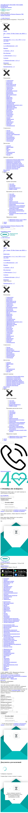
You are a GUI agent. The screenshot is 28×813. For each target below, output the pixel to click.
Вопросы (13, 14)
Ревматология (6, 635)
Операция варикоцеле (8, 642)
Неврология (9, 97)
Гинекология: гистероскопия (13, 161)
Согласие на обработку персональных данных (10, 675)
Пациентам (6, 668)
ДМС (22, 14)
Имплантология (10, 133)
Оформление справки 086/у (16, 220)
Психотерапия (9, 114)
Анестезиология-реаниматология (11, 633)
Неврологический (13, 201)
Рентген (8, 149)
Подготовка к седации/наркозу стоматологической (16, 207)
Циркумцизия (6, 645)
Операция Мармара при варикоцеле (12, 644)
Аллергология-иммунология (10, 592)
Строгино (5, 58)
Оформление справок (11, 107)
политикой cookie (16, 690)
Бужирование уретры (8, 641)
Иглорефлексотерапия (11, 90)
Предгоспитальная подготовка (16, 203)
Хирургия (8, 124)
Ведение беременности (15, 187)
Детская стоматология (8, 622)
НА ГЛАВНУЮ (4, 495)
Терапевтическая (10, 138)
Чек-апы (8, 154)
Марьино (5, 48)
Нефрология (9, 98)
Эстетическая (9, 140)
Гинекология (9, 87)
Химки (5, 31)
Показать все (6, 170)
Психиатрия (9, 112)
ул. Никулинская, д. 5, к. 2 (9, 55)
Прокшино (6, 63)
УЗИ (7, 151)
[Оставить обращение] (1, 17)
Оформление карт (10, 106)
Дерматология (9, 88)
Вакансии (18, 14)
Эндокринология (10, 125)
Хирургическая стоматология (10, 626)
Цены (4, 667)
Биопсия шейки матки (8, 639)
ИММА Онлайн (13, 189)
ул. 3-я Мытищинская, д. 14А (10, 45)
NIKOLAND (14, 678)
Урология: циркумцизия (12, 168)
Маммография (9, 147)
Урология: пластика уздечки (13, 167)
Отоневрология (10, 103)
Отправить (3, 713)
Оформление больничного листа (14, 105)
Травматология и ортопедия (10, 595)
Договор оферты (5, 674)
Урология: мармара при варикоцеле (15, 164)
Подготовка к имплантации (16, 209)
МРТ (7, 148)
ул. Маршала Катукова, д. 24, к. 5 (11, 60)
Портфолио (6, 666)
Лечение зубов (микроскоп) (13, 134)
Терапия (8, 118)
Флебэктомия (12, 204)
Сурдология (9, 116)
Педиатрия (9, 110)
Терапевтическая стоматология (11, 621)
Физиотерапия (9, 121)
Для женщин (12, 185)
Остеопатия (9, 101)
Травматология (10, 119)
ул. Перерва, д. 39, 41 (8, 50)
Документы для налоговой (7, 677)
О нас (2, 14)
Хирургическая (10, 139)
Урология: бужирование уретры (14, 163)
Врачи (4, 171)
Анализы (8, 145)
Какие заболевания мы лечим (10, 664)
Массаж (8, 96)
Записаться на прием (6, 231)
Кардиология (9, 92)
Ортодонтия (9, 135)
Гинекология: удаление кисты (13, 162)
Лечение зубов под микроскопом (11, 619)
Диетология (9, 89)
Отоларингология (10, 102)
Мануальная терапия (11, 94)
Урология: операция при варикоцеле (15, 166)
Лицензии (7, 15)
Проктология (9, 111)
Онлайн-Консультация (6, 7)
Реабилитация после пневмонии (17, 205)
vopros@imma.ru (4, 565)
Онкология (9, 99)
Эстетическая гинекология (10, 662)
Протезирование (10, 137)
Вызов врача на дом (11, 84)
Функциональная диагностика (10, 618)
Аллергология (9, 80)
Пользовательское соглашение (19, 676)
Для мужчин (12, 186)
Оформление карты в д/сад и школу (18, 219)
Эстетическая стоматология (10, 630)
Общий (11, 197)
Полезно (3, 15)
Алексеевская (6, 43)
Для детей (11, 184)
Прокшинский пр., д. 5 (9, 66)
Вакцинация (9, 83)
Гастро (10, 200)
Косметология (9, 93)
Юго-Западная (6, 53)
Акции (5, 222)
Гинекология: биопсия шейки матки (15, 159)
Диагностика (9, 131)
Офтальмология (10, 108)
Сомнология (9, 115)
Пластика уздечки (7, 646)
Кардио (11, 199)
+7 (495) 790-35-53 (5, 562)
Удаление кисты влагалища (10, 640)
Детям (4, 223)
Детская (8, 130)
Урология (8, 120)
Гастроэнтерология (11, 85)
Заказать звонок (4, 499)
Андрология (9, 81)
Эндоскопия (9, 153)
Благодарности (7, 14)
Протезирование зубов (9, 624)
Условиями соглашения (19, 511)
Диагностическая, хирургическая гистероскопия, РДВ (11, 637)
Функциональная (10, 152)
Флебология (9, 123)
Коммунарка (6, 37)
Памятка (5, 669)
